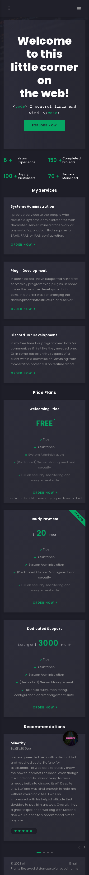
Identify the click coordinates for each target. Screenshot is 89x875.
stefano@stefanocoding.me (57, 868)
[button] (39, 852)
